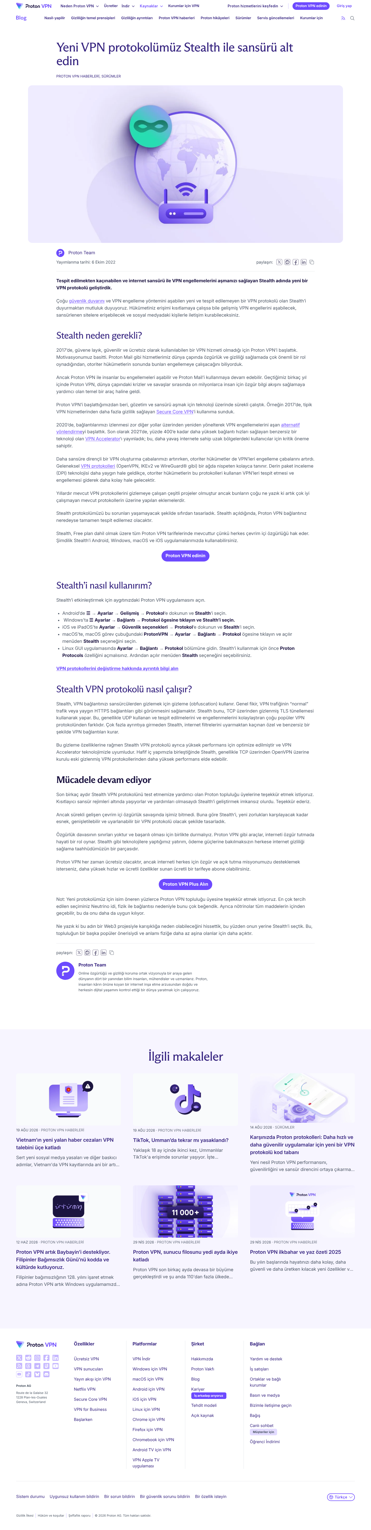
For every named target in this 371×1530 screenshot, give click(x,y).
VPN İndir (141, 1358)
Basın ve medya (265, 1395)
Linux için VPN (146, 1409)
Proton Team (81, 253)
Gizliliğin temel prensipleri (93, 18)
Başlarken (83, 1419)
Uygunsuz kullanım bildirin (74, 1496)
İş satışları (259, 1368)
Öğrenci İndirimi (265, 1441)
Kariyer (198, 1389)
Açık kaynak (202, 1415)
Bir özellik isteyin (210, 1496)
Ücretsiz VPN (86, 1358)
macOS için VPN (147, 1379)
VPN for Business (90, 1409)
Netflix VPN (85, 1389)
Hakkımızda (202, 1358)
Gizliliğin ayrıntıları (137, 18)
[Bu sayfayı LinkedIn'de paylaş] (304, 262)
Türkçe (341, 1497)
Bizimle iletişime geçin (271, 1405)
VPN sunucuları (88, 1368)
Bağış (255, 1415)
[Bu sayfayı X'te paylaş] (279, 262)
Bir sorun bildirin (119, 1496)
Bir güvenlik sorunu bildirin (165, 1496)
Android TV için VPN (151, 1449)
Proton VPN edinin (311, 6)
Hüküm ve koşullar (51, 1515)
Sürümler (243, 18)
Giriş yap (344, 6)
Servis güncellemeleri (275, 18)
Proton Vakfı (202, 1368)
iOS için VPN (144, 1399)
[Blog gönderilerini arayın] (352, 18)
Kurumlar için (311, 18)
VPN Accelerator (102, 439)
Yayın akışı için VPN (92, 1379)
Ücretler (111, 6)
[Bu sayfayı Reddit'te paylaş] (287, 262)
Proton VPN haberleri (177, 18)
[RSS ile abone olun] (343, 18)
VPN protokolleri (98, 466)
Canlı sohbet (261, 1425)
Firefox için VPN (147, 1429)
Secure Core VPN (174, 412)
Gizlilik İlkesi (25, 1515)
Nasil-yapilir (54, 18)
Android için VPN (148, 1389)
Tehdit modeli (204, 1405)
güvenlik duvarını (86, 301)
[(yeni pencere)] (19, 1358)
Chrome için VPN (148, 1419)
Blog (195, 1379)
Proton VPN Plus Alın (185, 884)
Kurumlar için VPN (183, 6)
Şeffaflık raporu (79, 1515)
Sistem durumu (30, 1496)
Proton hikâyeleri (215, 18)
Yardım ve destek (266, 1358)
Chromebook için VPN (153, 1439)
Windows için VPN (149, 1368)
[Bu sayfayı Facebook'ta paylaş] (296, 262)
